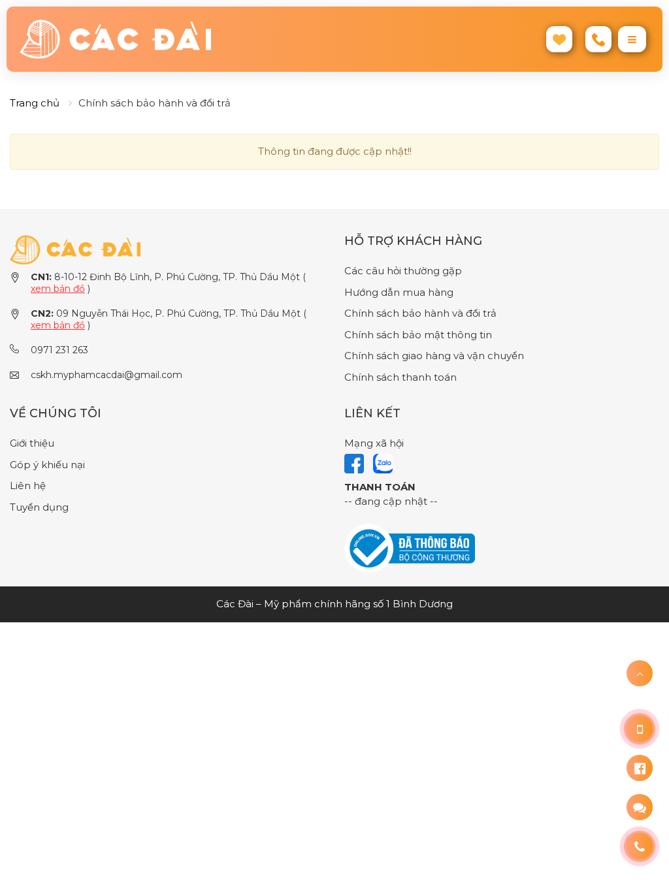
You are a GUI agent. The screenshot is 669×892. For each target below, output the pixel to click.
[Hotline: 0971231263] (640, 729)
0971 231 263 (59, 350)
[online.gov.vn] (409, 547)
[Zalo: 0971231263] (640, 807)
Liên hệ (28, 485)
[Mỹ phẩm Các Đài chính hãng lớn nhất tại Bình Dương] (75, 248)
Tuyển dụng (39, 507)
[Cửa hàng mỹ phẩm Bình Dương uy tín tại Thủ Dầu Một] (172, 39)
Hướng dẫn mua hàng (398, 292)
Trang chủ (34, 103)
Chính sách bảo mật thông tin (418, 334)
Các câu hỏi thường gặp (403, 270)
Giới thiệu (32, 443)
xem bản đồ (58, 289)
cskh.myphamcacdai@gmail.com (106, 375)
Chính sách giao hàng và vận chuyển (434, 355)
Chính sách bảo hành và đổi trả (420, 313)
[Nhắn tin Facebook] (640, 768)
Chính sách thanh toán (400, 377)
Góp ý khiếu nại (47, 464)
